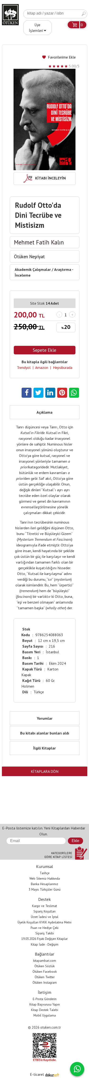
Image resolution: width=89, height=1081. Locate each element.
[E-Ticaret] (52, 1074)
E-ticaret (37, 1074)
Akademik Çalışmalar (33, 269)
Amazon (41, 367)
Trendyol (24, 367)
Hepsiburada (62, 367)
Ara (83, 14)
